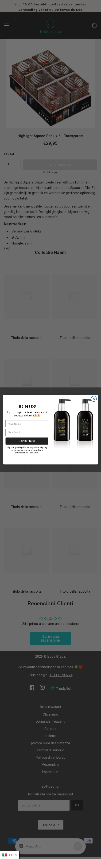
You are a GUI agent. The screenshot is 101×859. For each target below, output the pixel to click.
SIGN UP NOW (27, 440)
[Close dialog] (94, 399)
